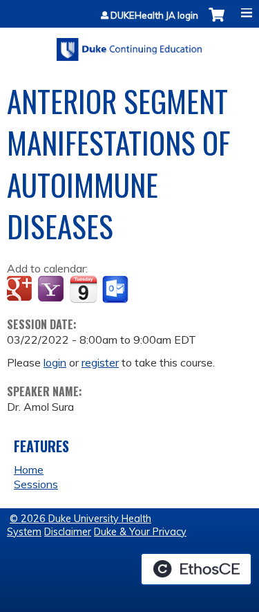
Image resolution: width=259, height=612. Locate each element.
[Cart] (216, 21)
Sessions (36, 484)
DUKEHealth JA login (154, 15)
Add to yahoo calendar (52, 290)
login (55, 362)
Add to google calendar (21, 290)
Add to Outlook (116, 290)
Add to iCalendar (83, 289)
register (100, 362)
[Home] (129, 45)
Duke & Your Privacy (140, 532)
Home (29, 469)
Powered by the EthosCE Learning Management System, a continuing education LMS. (196, 569)
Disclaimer (67, 532)
